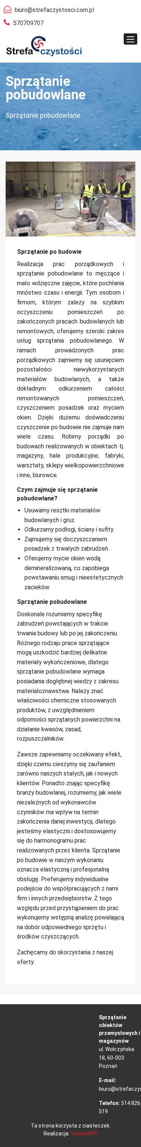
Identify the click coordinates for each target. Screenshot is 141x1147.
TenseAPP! (84, 1134)
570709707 (28, 23)
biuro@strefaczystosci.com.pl (54, 9)
